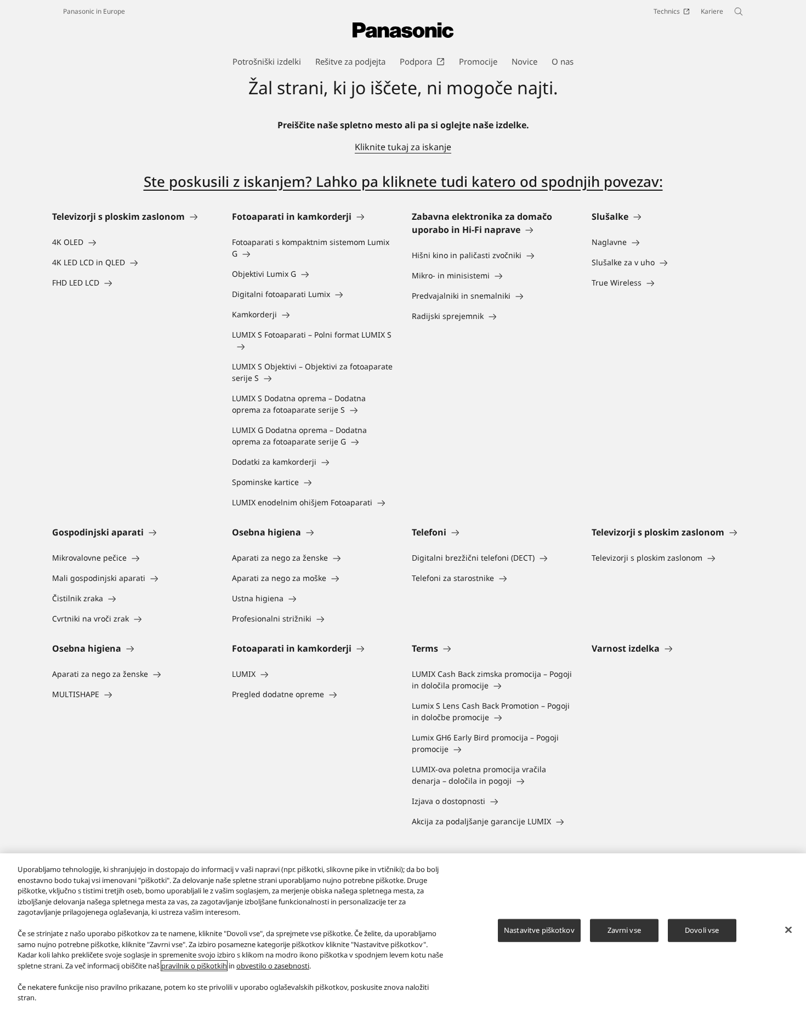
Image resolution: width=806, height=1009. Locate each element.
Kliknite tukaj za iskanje (403, 147)
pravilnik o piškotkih (194, 966)
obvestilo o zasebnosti (272, 966)
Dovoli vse (702, 930)
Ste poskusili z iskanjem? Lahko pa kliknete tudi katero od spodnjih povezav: (403, 181)
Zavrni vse (624, 930)
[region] (403, 931)
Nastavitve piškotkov (539, 930)
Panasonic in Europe (94, 11)
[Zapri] (788, 930)
